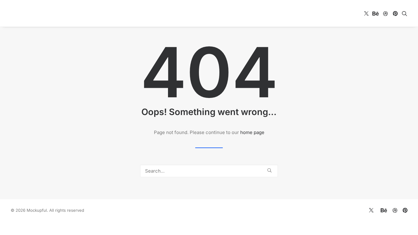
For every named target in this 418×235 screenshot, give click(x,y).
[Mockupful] (45, 13)
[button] (366, 13)
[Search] (209, 171)
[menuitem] (366, 13)
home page (252, 132)
